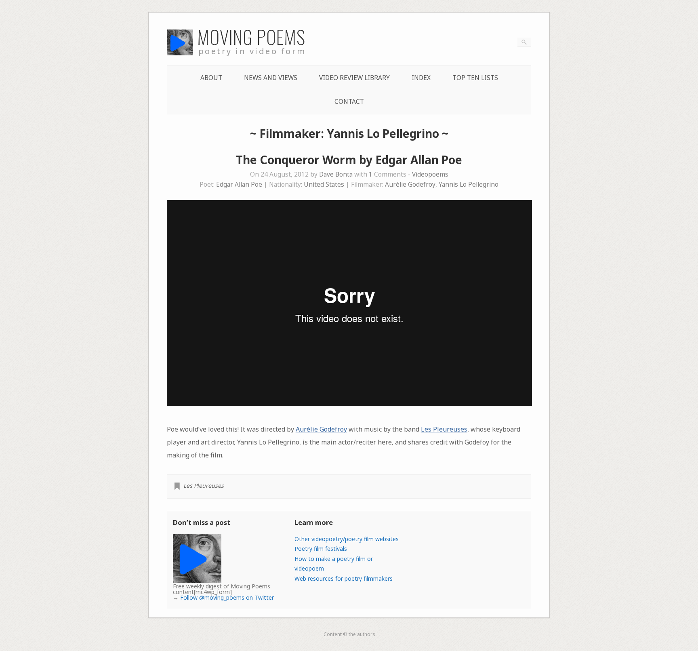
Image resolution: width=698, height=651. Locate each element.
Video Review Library (354, 78)
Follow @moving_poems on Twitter (227, 597)
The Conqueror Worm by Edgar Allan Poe (349, 159)
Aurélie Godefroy (410, 184)
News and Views (270, 78)
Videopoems (430, 174)
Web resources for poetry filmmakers (343, 578)
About (211, 78)
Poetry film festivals (320, 548)
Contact (349, 101)
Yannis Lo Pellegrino (468, 184)
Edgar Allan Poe (239, 184)
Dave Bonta (336, 174)
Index (421, 78)
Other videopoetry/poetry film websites (346, 539)
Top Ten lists (475, 78)
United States (324, 184)
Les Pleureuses (444, 429)
